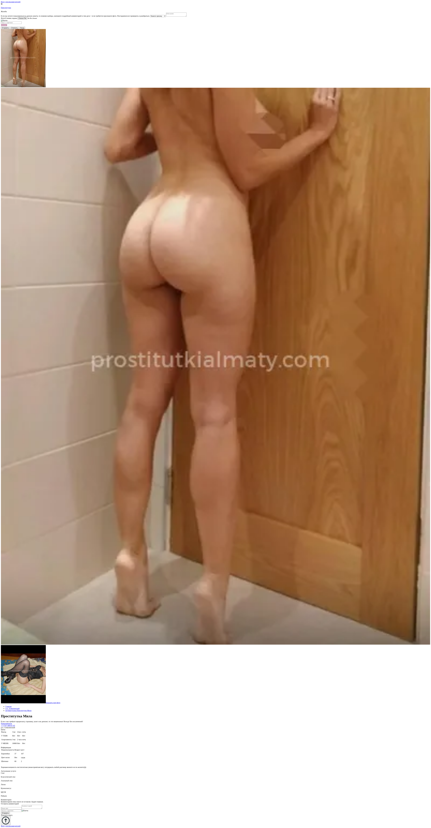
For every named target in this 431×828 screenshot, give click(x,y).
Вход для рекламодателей (10, 2)
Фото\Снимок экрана (9, 18)
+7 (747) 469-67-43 (8, 726)
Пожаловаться (6, 723)
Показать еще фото (53, 703)
